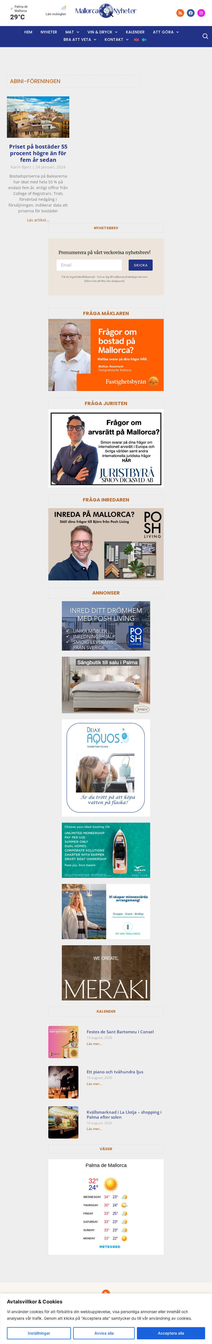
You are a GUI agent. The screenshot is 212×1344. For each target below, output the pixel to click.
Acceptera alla (171, 1333)
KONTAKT (114, 39)
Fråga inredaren (106, 499)
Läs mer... (94, 1043)
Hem (28, 32)
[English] (137, 39)
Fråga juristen (106, 403)
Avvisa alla (104, 1333)
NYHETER (49, 32)
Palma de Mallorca (106, 1165)
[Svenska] (144, 39)
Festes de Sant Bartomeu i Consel (120, 1031)
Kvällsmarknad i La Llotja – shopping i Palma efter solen (124, 1114)
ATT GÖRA (163, 32)
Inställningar (39, 1333)
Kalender (135, 32)
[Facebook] (191, 13)
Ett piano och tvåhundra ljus (115, 1071)
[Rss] (180, 13)
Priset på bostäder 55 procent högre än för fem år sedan (38, 153)
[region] (106, 1318)
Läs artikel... (38, 220)
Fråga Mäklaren (106, 313)
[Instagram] (201, 13)
